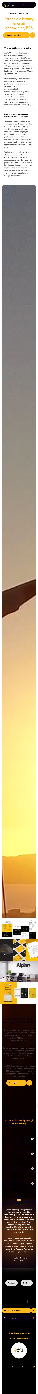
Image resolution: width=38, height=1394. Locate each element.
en (27, 5)
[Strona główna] (9, 5)
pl (24, 5)
